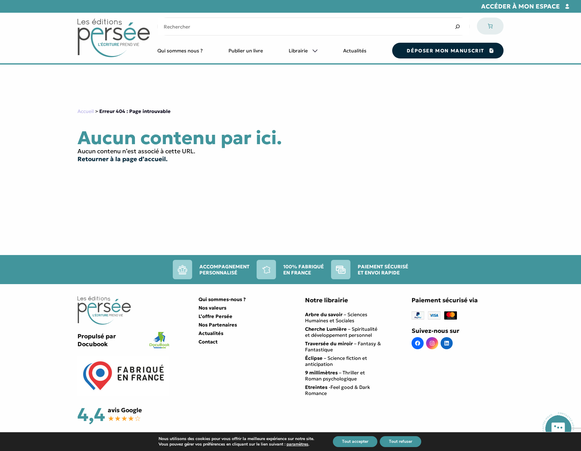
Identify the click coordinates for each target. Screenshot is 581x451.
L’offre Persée (215, 316)
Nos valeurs (212, 308)
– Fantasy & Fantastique (343, 346)
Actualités (354, 51)
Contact (208, 342)
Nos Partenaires (218, 325)
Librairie (298, 51)
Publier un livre (245, 51)
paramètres (297, 444)
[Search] (457, 26)
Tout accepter (355, 441)
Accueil (85, 111)
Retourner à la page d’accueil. (122, 159)
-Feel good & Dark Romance (337, 390)
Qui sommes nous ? (180, 51)
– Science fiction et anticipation (336, 361)
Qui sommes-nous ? (222, 299)
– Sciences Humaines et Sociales (336, 317)
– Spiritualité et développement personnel (341, 332)
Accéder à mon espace (520, 6)
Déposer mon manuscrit (445, 51)
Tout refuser (400, 441)
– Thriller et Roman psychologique (335, 376)
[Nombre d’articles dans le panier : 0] (490, 26)
